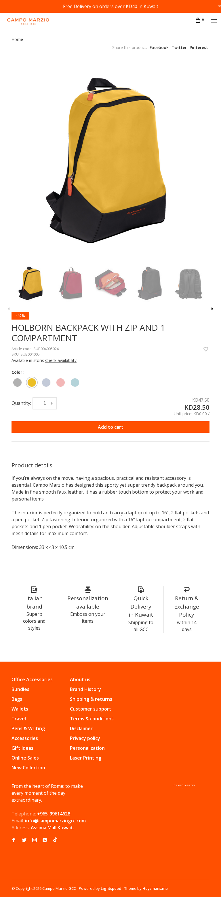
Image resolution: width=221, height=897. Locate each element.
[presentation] (31, 283)
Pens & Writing (28, 728)
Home (17, 39)
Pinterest (199, 47)
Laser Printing (85, 758)
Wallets (20, 709)
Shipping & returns (91, 699)
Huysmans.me (155, 888)
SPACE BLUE (46, 382)
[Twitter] (24, 840)
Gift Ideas (22, 748)
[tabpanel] (110, 160)
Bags (17, 699)
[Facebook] (14, 840)
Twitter (179, 47)
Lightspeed (111, 888)
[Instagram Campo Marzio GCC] (34, 840)
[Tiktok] (55, 840)
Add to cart (110, 427)
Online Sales (25, 758)
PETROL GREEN (75, 382)
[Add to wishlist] (205, 349)
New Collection (28, 767)
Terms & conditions (92, 718)
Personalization (87, 748)
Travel (19, 718)
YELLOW (31, 382)
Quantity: (21, 403)
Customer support (90, 709)
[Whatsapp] (45, 840)
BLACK (17, 382)
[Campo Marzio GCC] (184, 786)
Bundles (20, 689)
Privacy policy (85, 738)
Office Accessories (32, 679)
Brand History (85, 689)
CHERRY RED (60, 382)
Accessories (25, 738)
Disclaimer (81, 728)
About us (80, 679)
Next (212, 309)
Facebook (159, 47)
